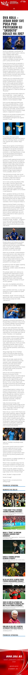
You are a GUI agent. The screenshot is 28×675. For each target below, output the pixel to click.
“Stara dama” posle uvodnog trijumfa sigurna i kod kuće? (12, 511)
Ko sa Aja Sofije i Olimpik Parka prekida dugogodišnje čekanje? (13, 580)
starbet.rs (13, 668)
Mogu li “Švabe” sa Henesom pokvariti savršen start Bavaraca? (12, 534)
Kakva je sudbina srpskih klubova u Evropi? (11, 558)
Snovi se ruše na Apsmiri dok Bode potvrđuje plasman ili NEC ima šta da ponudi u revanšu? (13, 603)
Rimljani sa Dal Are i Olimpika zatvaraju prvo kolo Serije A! (13, 627)
